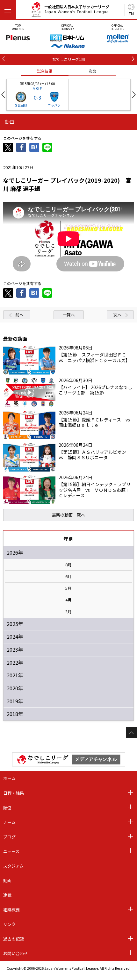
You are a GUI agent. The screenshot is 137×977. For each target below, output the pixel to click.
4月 (68, 599)
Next (134, 94)
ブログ (9, 837)
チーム (9, 822)
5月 (68, 588)
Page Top (131, 732)
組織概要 (11, 910)
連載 (7, 895)
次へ (117, 315)
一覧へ (68, 315)
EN (131, 13)
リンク (9, 924)
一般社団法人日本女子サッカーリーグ (76, 9)
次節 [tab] (92, 71)
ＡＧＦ (37, 88)
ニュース (11, 851)
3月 (68, 611)
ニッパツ (54, 105)
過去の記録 (13, 939)
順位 (7, 807)
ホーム (9, 778)
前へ (19, 315)
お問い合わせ (15, 953)
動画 (7, 880)
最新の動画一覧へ (68, 515)
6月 (68, 576)
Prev (3, 94)
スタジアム (13, 866)
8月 (68, 564)
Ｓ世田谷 (20, 105)
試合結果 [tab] (44, 71)
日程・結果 (13, 793)
